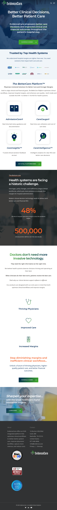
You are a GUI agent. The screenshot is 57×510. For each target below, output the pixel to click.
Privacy (32, 446)
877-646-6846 (34, 441)
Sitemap (40, 446)
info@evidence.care (36, 444)
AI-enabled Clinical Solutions (34, 505)
